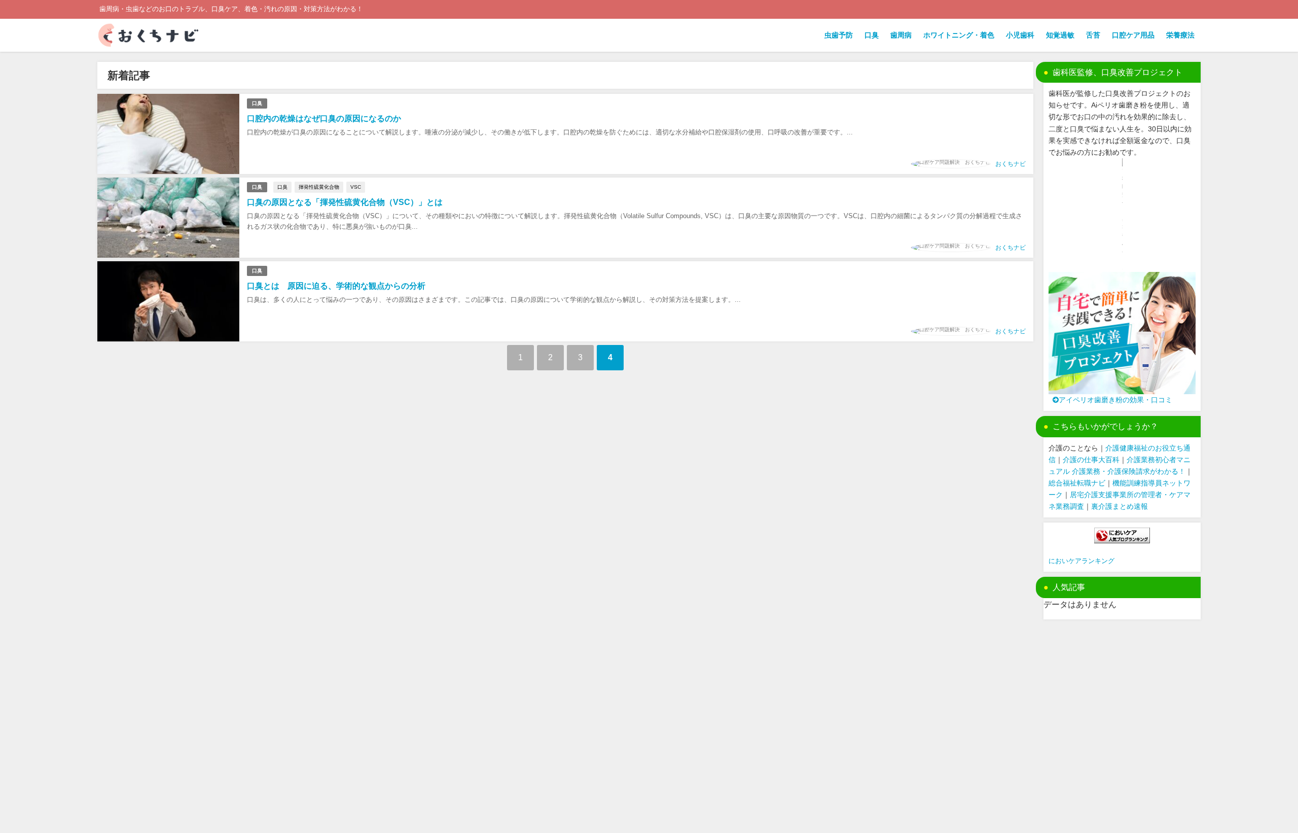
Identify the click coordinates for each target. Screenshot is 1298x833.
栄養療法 (1180, 35)
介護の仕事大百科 (1091, 460)
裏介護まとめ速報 (1119, 506)
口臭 (871, 35)
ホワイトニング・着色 (958, 35)
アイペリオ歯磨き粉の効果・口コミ (1115, 400)
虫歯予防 (838, 35)
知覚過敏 (1060, 35)
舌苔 (1093, 35)
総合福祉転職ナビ (1077, 483)
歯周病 (901, 35)
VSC (355, 187)
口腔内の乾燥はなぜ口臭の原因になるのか (324, 118)
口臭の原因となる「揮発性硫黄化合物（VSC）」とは (345, 202)
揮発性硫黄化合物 (319, 187)
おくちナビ (1010, 163)
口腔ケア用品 (1133, 35)
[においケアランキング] (1122, 535)
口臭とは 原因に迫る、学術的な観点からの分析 (336, 286)
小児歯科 (1020, 35)
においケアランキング (1081, 561)
